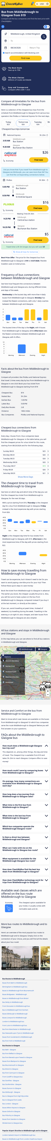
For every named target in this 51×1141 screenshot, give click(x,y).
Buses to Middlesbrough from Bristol (15, 1001)
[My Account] (32, 3)
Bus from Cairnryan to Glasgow (13, 1075)
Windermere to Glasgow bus (12, 1125)
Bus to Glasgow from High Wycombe (15, 1098)
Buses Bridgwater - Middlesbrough (14, 997)
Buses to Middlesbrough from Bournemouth (18, 993)
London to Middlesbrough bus (13, 1024)
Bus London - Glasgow (10, 1106)
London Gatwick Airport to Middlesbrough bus (18, 1137)
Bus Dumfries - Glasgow (10, 1083)
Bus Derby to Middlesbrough (12, 1004)
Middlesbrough (26, 651)
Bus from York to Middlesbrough (13, 1043)
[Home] (15, 4)
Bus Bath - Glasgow (9, 1052)
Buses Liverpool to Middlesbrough (14, 1020)
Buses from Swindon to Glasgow (13, 1121)
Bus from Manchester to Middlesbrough (16, 1031)
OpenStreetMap (38, 701)
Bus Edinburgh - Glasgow (11, 1094)
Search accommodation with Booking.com (22, 53)
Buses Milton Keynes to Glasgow (13, 1110)
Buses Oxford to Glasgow (11, 1114)
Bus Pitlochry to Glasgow (11, 1117)
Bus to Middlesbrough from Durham (15, 1012)
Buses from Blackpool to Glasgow (14, 1063)
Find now (38, 160)
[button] (42, 690)
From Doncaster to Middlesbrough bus (16, 1008)
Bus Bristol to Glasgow (10, 1071)
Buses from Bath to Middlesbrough (14, 985)
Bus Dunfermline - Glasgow (11, 1087)
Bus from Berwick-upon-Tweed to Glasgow (17, 1059)
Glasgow (43, 651)
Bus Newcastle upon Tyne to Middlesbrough (18, 1035)
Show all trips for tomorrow (26, 252)
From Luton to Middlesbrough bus (14, 1027)
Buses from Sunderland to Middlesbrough (17, 1039)
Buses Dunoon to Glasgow (11, 1090)
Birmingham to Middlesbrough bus (14, 989)
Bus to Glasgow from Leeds (12, 1102)
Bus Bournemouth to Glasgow (13, 1067)
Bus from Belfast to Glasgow (12, 1056)
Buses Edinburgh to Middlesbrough (15, 1016)
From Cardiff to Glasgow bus (12, 1079)
